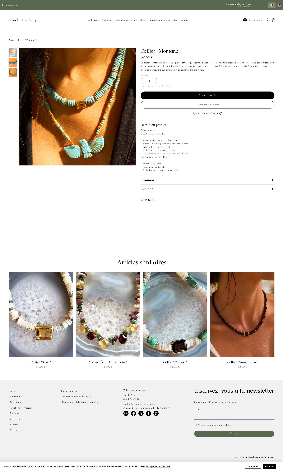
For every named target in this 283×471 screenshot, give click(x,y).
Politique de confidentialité (158, 466)
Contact (14, 430)
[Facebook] (145, 199)
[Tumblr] (148, 413)
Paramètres (252, 466)
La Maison (15, 396)
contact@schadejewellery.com (139, 404)
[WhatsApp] (142, 199)
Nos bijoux (15, 402)
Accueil (14, 391)
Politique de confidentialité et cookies (79, 402)
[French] (271, 5)
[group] (142, 320)
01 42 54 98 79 (131, 399)
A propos (14, 424)
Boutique (14, 413)
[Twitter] (152, 199)
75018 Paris (129, 395)
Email (197, 409)
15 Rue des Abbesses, (134, 390)
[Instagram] (126, 413)
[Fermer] (279, 466)
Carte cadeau (17, 419)
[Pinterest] (149, 199)
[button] (273, 20)
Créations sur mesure (20, 408)
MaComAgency (267, 457)
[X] (141, 413)
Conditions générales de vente (75, 396)
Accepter (269, 466)
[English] (279, 5)
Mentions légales (68, 391)
